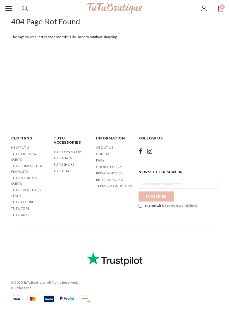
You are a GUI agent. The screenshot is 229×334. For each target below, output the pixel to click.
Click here (78, 37)
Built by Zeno (21, 288)
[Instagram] (149, 151)
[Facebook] (140, 151)
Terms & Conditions (180, 205)
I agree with (171, 205)
